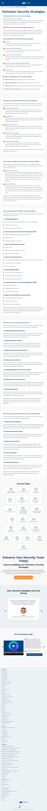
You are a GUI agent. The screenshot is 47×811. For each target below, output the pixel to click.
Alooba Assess (4, 671)
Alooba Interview (5, 676)
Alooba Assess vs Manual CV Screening (9, 760)
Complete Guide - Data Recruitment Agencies (10, 748)
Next (41, 610)
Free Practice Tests (5, 723)
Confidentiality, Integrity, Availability (11, 492)
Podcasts (3, 776)
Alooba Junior (4, 678)
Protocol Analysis (23, 530)
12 (28, 621)
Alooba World (4, 679)
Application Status (5, 793)
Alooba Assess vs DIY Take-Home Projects (10, 767)
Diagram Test (4, 717)
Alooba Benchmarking (6, 683)
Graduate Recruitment (6, 736)
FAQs (3, 798)
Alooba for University (6, 681)
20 (19, 622)
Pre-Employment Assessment (7, 696)
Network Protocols (34, 521)
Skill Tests (4, 691)
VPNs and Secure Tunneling (39, 540)
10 (24, 621)
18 (39, 621)
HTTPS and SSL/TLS (10, 512)
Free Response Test (5, 712)
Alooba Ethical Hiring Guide (7, 758)
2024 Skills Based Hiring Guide (8, 746)
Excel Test (4, 710)
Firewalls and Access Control (22, 501)
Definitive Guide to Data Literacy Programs (10, 756)
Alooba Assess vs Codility (7, 762)
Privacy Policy (4, 796)
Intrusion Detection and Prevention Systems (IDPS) (23, 512)
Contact (3, 782)
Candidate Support (5, 784)
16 (35, 621)
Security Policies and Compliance (36, 530)
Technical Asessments (6, 695)
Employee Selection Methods (7, 721)
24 (26, 622)
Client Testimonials (5, 789)
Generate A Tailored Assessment (8, 727)
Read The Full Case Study (34, 654)
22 (22, 622)
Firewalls (10, 501)
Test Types (4, 693)
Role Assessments (5, 689)
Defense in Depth (23, 492)
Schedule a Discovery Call (23, 577)
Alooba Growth (5, 674)
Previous (5, 610)
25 (28, 622)
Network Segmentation (11, 530)
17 (37, 621)
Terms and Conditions (6, 794)
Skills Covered (4, 741)
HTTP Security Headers (35, 501)
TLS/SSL (17, 540)
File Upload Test (5, 716)
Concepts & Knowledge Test (7, 702)
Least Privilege (22, 521)
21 (20, 622)
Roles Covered (4, 740)
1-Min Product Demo (5, 787)
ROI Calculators (5, 769)
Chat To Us (4, 729)
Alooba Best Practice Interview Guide (9, 749)
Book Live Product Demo (6, 780)
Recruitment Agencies (6, 772)
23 (24, 622)
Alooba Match (4, 672)
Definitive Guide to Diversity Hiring (8, 755)
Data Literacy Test (5, 698)
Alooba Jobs (4, 685)
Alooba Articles (5, 774)
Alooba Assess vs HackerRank (7, 763)
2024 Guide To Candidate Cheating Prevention (11, 751)
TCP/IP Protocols (6, 540)
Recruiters (4, 738)
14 (31, 621)
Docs (2, 786)
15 (33, 621)
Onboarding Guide (5, 733)
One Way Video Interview (7, 714)
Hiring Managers (5, 734)
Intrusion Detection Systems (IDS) (36, 512)
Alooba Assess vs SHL (6, 765)
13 (30, 621)
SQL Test (3, 705)
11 (26, 621)
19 (17, 622)
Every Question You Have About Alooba (9, 791)
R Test (3, 709)
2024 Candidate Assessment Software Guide (10, 753)
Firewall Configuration (36, 492)
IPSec (12, 521)
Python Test (4, 707)
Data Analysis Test (5, 700)
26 (30, 622)
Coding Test (4, 703)
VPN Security (27, 540)
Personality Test (5, 719)
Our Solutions (4, 731)
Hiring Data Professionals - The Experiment (10, 771)
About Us (3, 800)
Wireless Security (23, 549)
